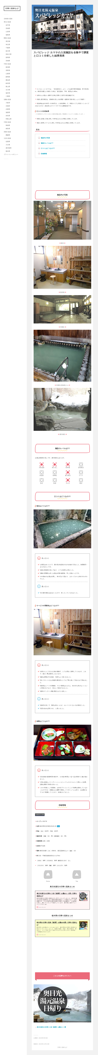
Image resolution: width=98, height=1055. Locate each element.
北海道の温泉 (8, 18)
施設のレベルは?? (47, 143)
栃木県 (8, 51)
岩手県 (8, 25)
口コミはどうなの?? (48, 148)
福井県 (8, 93)
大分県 (8, 144)
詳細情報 (44, 153)
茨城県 (8, 60)
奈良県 (8, 115)
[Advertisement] (62, 71)
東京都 (8, 41)
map (58, 826)
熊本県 (8, 151)
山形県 (8, 31)
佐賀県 (8, 141)
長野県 (8, 70)
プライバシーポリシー (11, 154)
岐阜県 (8, 83)
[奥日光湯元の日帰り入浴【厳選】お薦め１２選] (62, 1023)
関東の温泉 (7, 38)
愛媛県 (8, 135)
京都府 (8, 106)
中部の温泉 (7, 64)
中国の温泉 (7, 122)
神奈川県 (8, 54)
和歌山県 (8, 119)
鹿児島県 (8, 148)
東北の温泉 (7, 22)
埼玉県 (8, 44)
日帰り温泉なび (12, 8)
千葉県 (8, 47)
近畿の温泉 (7, 99)
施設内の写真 (45, 138)
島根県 (8, 125)
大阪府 (8, 102)
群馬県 (8, 57)
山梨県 (8, 73)
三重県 (8, 96)
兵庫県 (8, 109)
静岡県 (8, 77)
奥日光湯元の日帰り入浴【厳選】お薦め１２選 (51, 1027)
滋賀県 (8, 112)
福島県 (8, 35)
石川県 (8, 90)
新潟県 (8, 67)
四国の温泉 (7, 132)
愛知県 (8, 80)
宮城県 (8, 28)
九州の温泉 (7, 138)
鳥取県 (8, 128)
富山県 (8, 86)
